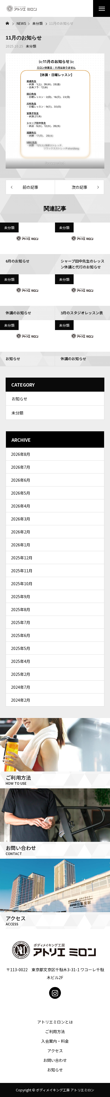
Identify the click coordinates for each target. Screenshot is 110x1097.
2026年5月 (20, 493)
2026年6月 (20, 480)
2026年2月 (20, 532)
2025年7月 (20, 622)
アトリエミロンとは (55, 1022)
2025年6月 (20, 635)
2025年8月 (20, 609)
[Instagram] (55, 993)
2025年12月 (21, 557)
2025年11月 (21, 570)
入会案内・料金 (55, 1041)
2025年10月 (21, 583)
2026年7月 (20, 467)
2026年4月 (20, 506)
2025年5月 (20, 648)
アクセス (55, 1051)
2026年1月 (20, 545)
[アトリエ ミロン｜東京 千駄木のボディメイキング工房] (22, 8)
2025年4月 (20, 661)
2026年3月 (20, 519)
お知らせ (19, 398)
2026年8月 (20, 454)
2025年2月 (20, 674)
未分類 (31, 46)
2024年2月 (20, 700)
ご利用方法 (55, 1031)
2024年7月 (20, 687)
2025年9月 (20, 596)
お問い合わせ (55, 1060)
